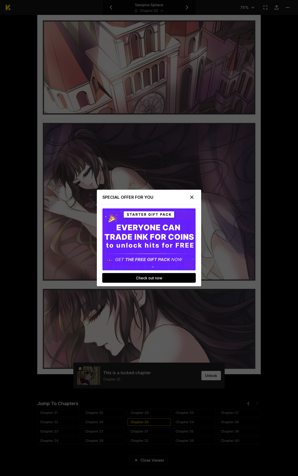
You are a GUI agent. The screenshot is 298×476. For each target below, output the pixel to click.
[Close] (192, 197)
